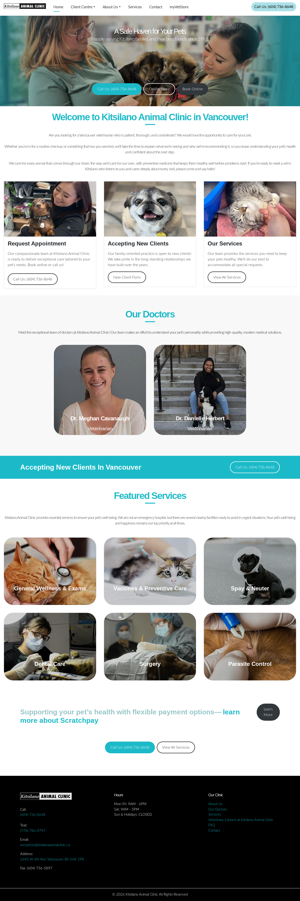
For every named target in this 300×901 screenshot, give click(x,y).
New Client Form (127, 277)
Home (58, 7)
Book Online (192, 89)
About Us (110, 7)
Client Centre (81, 7)
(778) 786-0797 (32, 831)
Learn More (268, 712)
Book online (37, 265)
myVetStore (179, 7)
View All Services (227, 277)
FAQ (211, 825)
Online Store (159, 89)
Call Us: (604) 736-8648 (273, 7)
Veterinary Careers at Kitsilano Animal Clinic (240, 820)
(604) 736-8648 (32, 815)
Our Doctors (217, 809)
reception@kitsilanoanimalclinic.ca (45, 845)
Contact (155, 7)
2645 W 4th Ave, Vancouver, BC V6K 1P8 (52, 859)
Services (135, 7)
